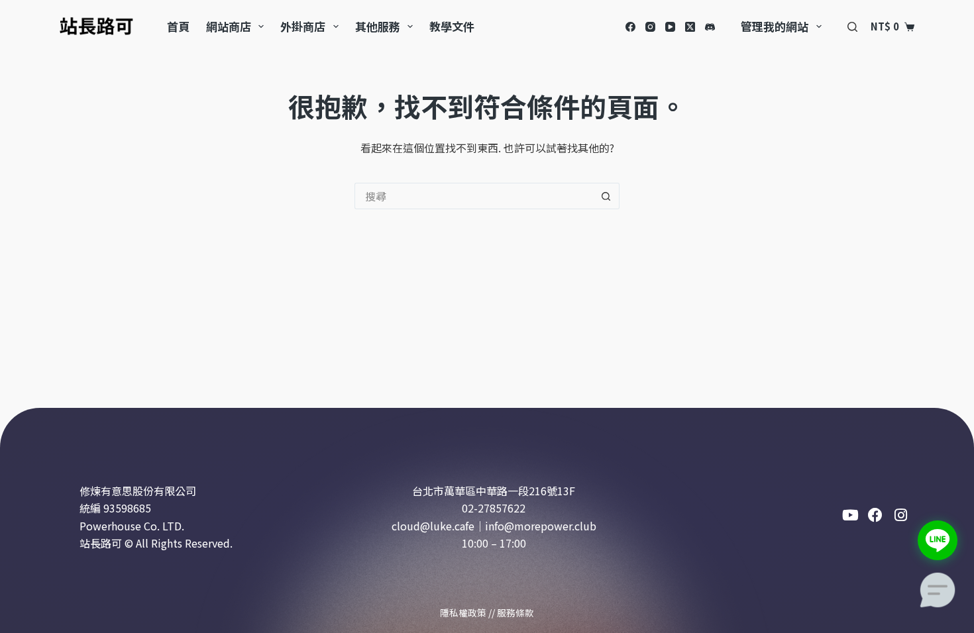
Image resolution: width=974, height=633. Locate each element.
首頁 (178, 26)
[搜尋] (852, 27)
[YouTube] (670, 27)
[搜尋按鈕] (606, 196)
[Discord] (710, 27)
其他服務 (377, 26)
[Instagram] (650, 27)
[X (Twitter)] (690, 27)
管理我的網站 (774, 26)
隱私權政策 (463, 612)
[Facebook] (630, 27)
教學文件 (451, 26)
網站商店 (228, 26)
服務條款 (515, 612)
